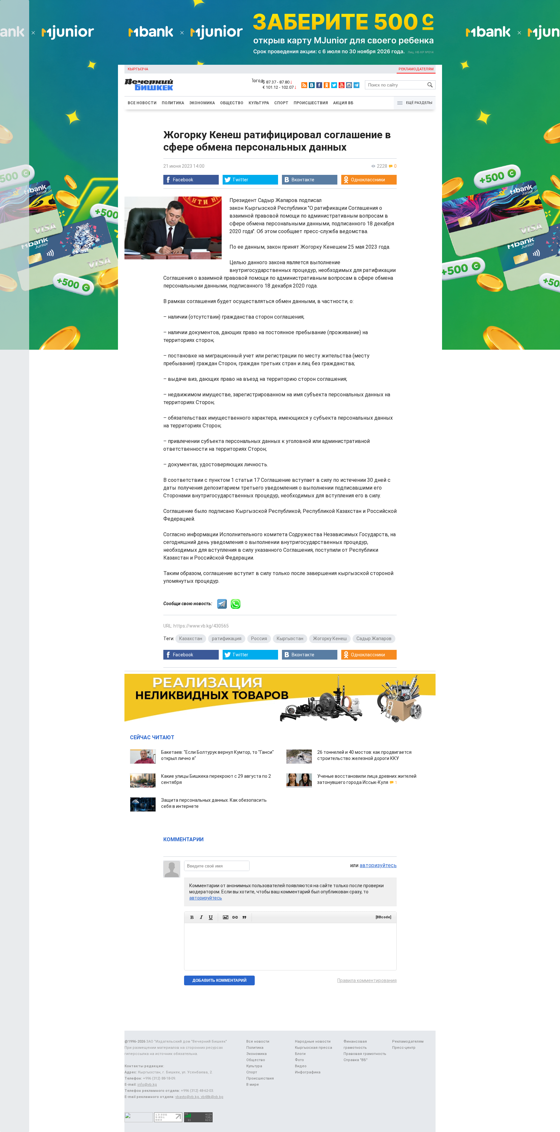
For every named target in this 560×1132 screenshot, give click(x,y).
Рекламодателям (416, 69)
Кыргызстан (290, 638)
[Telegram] (356, 85)
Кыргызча (138, 69)
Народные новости (313, 1041)
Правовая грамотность (365, 1054)
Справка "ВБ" (356, 1060)
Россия (259, 638)
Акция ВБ (343, 103)
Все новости (142, 103)
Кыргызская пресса (313, 1048)
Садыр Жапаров (373, 638)
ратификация (226, 638)
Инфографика (308, 1072)
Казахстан (190, 638)
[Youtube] (341, 85)
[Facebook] (319, 85)
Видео (301, 1066)
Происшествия (311, 103)
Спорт (281, 103)
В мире (252, 1084)
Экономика (202, 103)
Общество (231, 103)
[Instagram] (349, 85)
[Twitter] (334, 85)
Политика (173, 103)
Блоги (300, 1054)
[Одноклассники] (327, 85)
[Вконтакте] (312, 85)
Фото (299, 1060)
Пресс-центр (403, 1048)
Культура (259, 103)
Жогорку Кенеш (330, 638)
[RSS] (304, 85)
